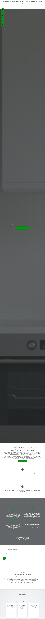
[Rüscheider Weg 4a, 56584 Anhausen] (2, 15)
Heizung (7, 553)
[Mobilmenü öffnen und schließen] (22, 3)
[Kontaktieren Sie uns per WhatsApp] (2, 24)
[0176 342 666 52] (2, 12)
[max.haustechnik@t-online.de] (2, 9)
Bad (6, 556)
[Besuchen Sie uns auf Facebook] (2, 21)
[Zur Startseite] (22, 2)
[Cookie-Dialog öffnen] (4, 558)
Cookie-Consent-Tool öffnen (14, 473)
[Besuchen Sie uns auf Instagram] (2, 18)
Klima (6, 559)
